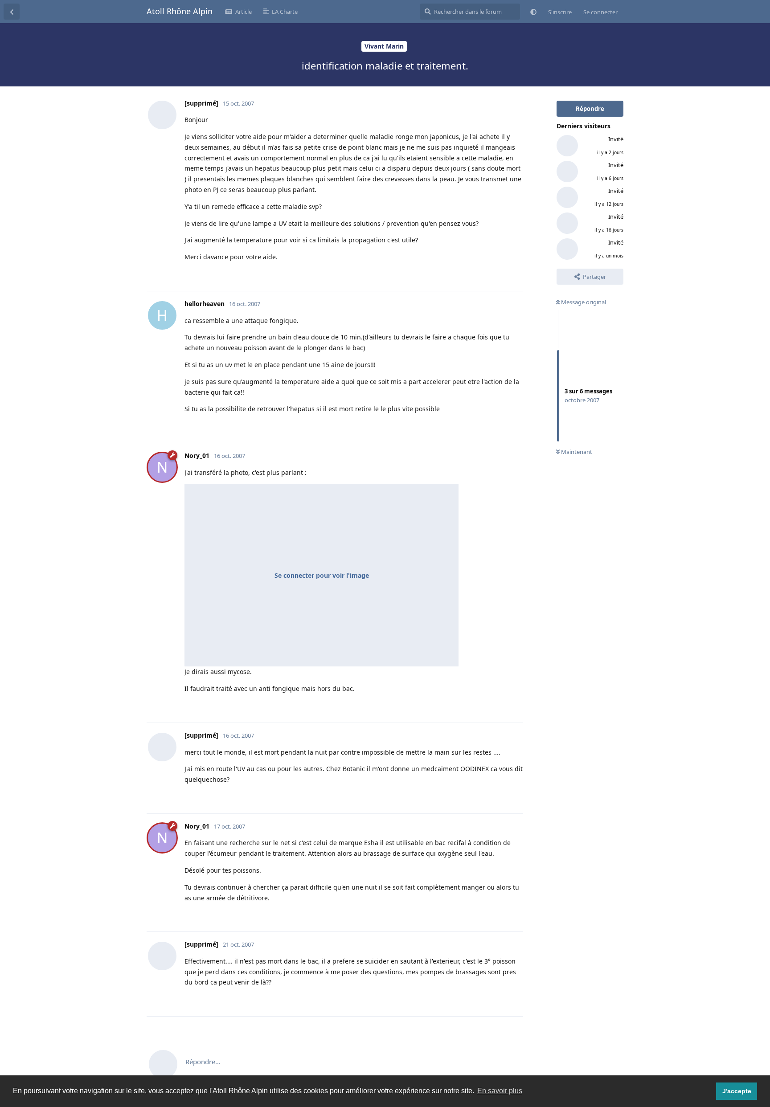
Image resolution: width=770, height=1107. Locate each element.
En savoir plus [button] (499, 1091)
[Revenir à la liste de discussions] (12, 12)
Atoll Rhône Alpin (180, 11)
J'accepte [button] (736, 1091)
